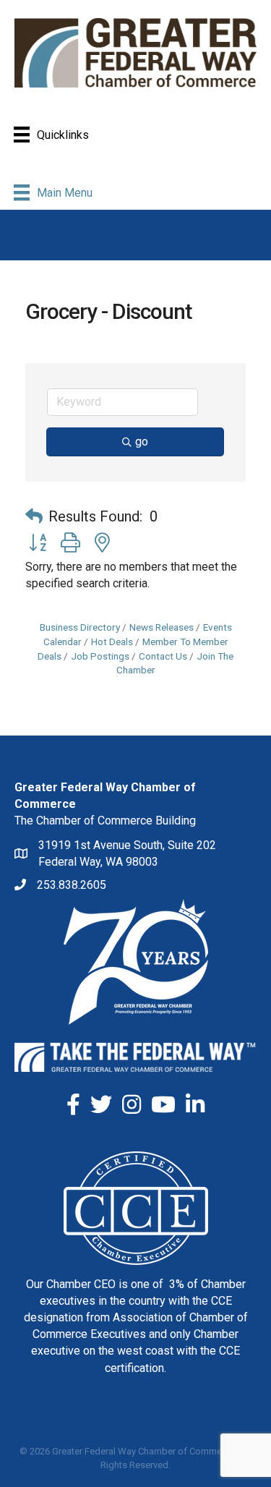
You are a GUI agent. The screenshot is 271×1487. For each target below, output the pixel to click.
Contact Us (163, 656)
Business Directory (80, 627)
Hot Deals (112, 641)
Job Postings (100, 656)
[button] (34, 516)
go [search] (141, 441)
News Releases (161, 627)
